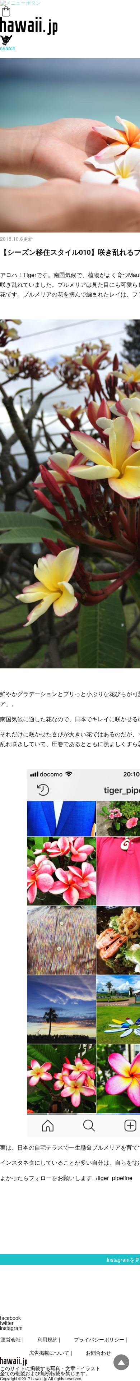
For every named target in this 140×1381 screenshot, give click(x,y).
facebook (10, 1317)
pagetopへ (121, 1362)
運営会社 (11, 1339)
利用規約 (47, 1339)
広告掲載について (49, 1352)
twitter (7, 1322)
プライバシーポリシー (99, 1339)
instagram (11, 1327)
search (7, 48)
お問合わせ (98, 1352)
